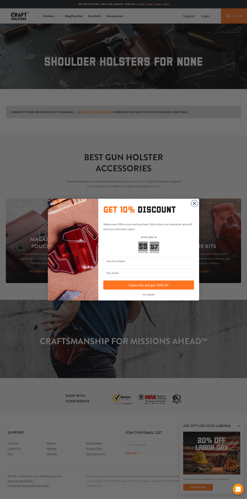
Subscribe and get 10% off (149, 285)
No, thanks (148, 294)
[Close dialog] (194, 203)
